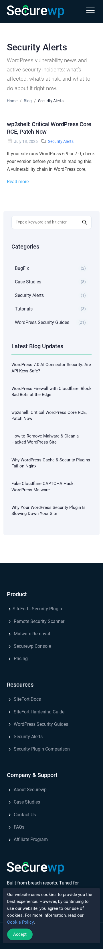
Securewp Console (32, 646)
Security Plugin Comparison (41, 749)
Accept (20, 934)
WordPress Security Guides (50, 322)
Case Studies (50, 282)
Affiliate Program (30, 839)
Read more (18, 181)
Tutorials (50, 309)
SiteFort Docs (27, 699)
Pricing (20, 658)
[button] (90, 11)
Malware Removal (31, 634)
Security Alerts (61, 141)
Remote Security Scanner (38, 621)
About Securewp (30, 789)
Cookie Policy (20, 922)
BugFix (50, 268)
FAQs (18, 827)
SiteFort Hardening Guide (38, 712)
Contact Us (24, 814)
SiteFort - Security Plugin (37, 608)
